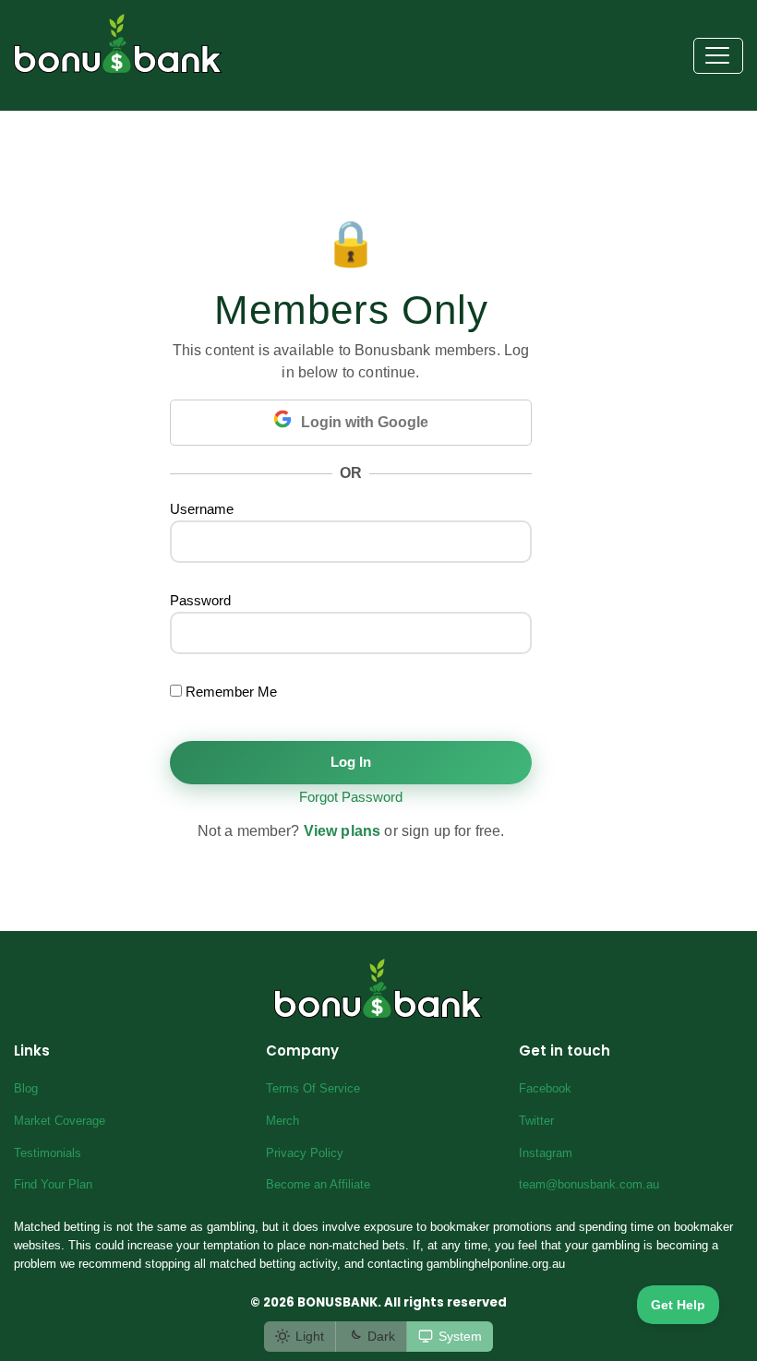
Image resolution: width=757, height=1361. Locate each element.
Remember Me (229, 691)
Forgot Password (351, 797)
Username (202, 509)
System (460, 1336)
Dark (381, 1336)
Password (200, 600)
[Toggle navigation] (718, 56)
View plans (342, 831)
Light (309, 1336)
